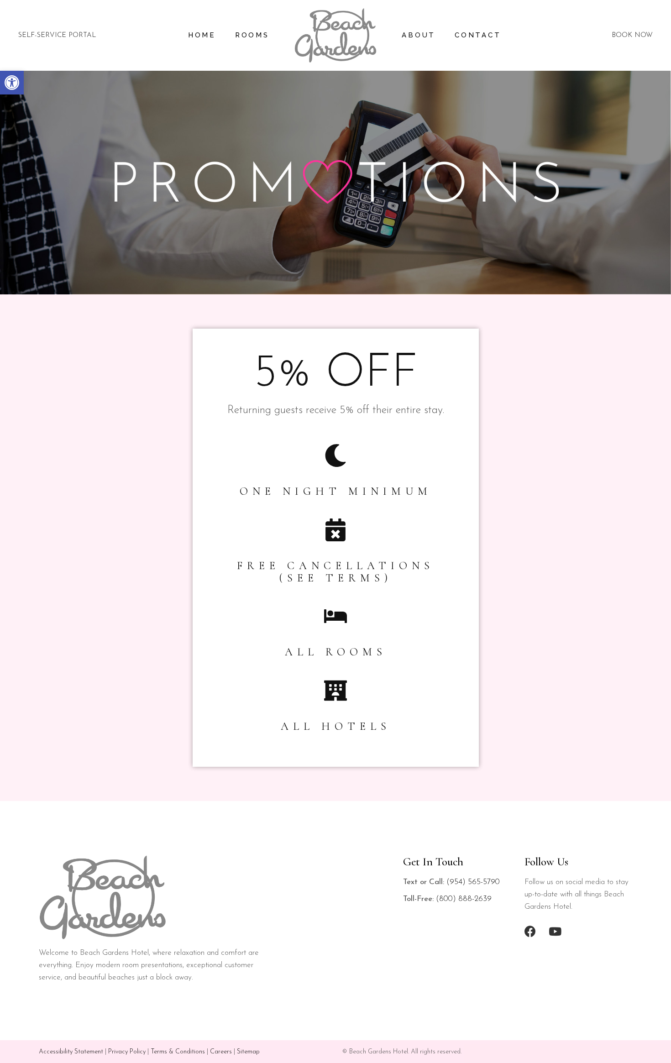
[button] (12, 82)
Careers (221, 1051)
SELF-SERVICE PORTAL (57, 35)
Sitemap (248, 1051)
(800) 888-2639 (464, 899)
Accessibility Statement (71, 1051)
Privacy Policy (127, 1051)
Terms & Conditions (178, 1051)
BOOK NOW (632, 35)
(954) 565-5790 (473, 882)
